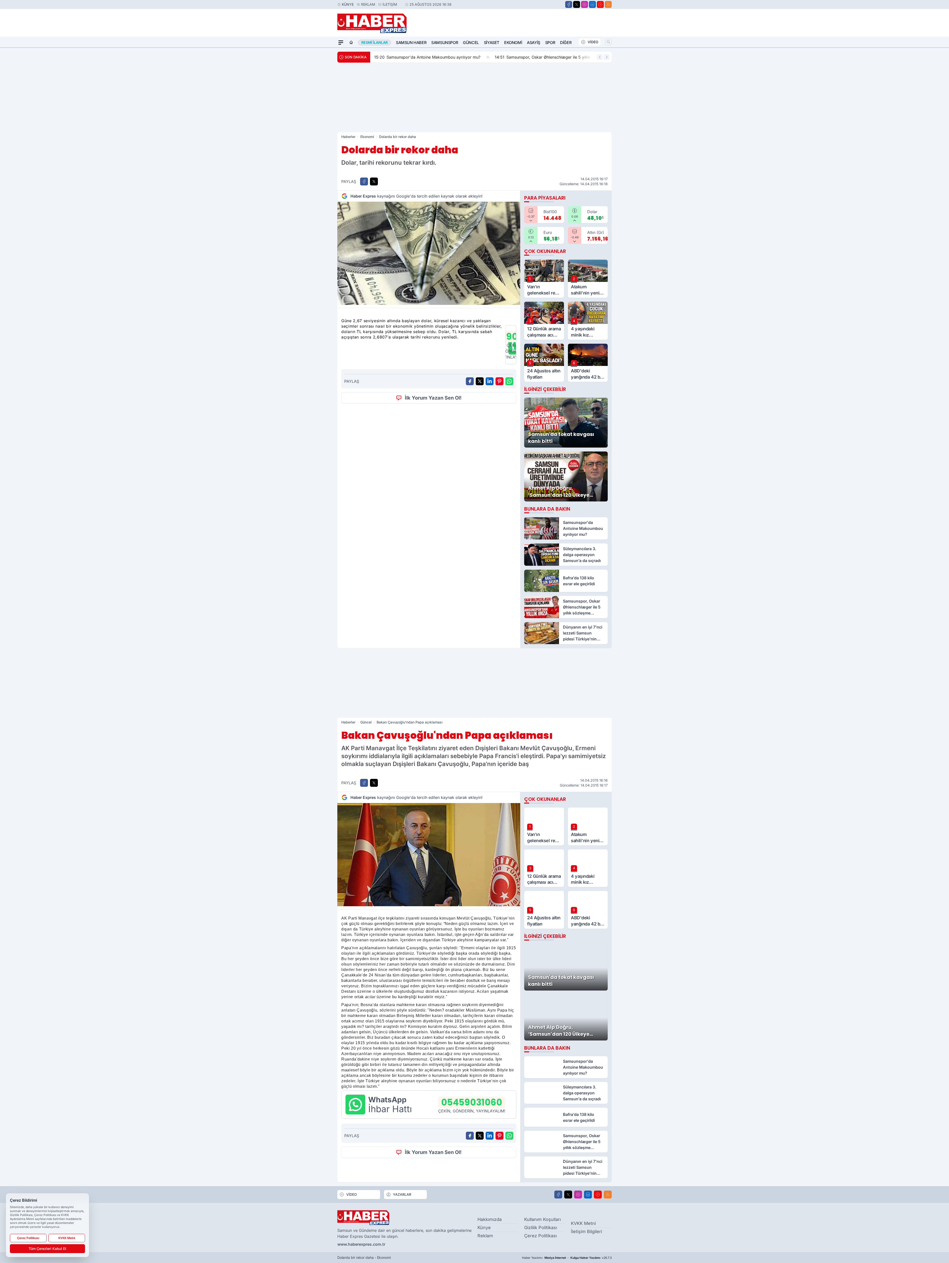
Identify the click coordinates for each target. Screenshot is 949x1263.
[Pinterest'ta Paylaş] (499, 381)
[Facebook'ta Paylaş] (364, 181)
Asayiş (533, 42)
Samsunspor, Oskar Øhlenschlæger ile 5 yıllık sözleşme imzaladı (560, 57)
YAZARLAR (402, 1194)
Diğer (565, 42)
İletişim (390, 4)
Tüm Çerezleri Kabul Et (47, 1248)
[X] (576, 4)
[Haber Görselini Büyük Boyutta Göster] (428, 253)
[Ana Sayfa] (351, 42)
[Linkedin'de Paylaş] (490, 381)
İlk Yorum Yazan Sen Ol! (433, 398)
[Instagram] (584, 4)
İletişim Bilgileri (586, 1231)
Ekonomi (513, 42)
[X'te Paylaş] (374, 181)
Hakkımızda (489, 1219)
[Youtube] (600, 4)
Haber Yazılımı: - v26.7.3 (567, 1258)
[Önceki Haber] (600, 57)
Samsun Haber (411, 42)
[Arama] (608, 42)
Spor (550, 42)
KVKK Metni (583, 1223)
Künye (348, 4)
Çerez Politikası (540, 1235)
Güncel (471, 42)
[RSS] (608, 4)
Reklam (368, 4)
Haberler (348, 137)
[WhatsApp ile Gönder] (509, 381)
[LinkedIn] (592, 4)
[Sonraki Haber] (607, 57)
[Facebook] (568, 4)
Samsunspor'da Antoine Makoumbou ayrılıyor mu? (427, 57)
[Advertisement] (474, 97)
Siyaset (491, 42)
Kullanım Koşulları (542, 1219)
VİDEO (593, 42)
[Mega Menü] (340, 42)
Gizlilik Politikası (540, 1227)
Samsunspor (444, 42)
